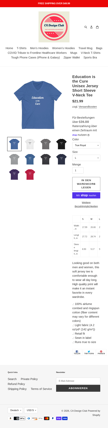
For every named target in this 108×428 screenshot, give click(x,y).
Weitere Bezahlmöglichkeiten (86, 204)
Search (12, 379)
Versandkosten (88, 106)
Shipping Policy (17, 388)
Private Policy (29, 379)
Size (75, 151)
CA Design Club (78, 411)
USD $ (30, 410)
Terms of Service (41, 388)
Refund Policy (16, 384)
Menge (76, 164)
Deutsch (14, 410)
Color (75, 139)
